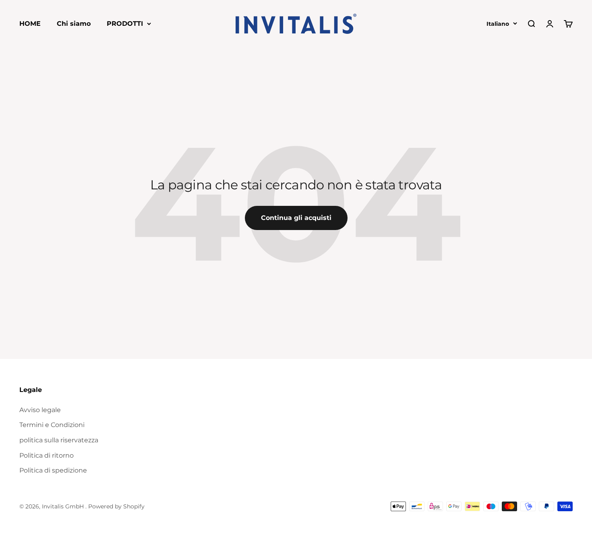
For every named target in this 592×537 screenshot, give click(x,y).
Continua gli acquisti (296, 218)
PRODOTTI (125, 23)
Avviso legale (40, 410)
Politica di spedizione (53, 470)
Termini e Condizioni (52, 425)
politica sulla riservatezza (58, 440)
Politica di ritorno (46, 455)
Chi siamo (74, 23)
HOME (30, 23)
